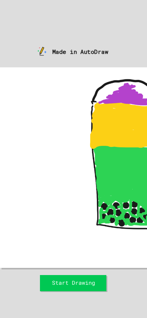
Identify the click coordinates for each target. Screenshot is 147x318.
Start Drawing (73, 277)
